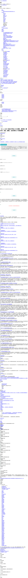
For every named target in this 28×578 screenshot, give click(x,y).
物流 (9, 377)
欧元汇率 (3, 531)
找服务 (3, 491)
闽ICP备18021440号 (4, 487)
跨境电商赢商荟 (2, 355)
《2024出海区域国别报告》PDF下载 (5, 335)
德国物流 (3, 538)
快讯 (15, 378)
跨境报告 (7, 11)
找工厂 (3, 493)
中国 (11, 377)
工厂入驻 (22, 478)
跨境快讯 (11, 11)
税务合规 (3, 505)
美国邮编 (3, 520)
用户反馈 (11, 478)
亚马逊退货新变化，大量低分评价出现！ (5, 274)
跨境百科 (4, 11)
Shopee (5, 378)
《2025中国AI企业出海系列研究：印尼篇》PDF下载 (7, 347)
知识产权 (19, 378)
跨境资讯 (1, 377)
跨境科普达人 (2, 367)
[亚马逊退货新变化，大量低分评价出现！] (14, 285)
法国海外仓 (3, 533)
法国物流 (3, 534)
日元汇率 (3, 541)
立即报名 (4, 35)
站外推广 (3, 504)
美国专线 (3, 524)
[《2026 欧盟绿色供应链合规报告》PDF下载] (14, 342)
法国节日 (3, 532)
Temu (1, 378)
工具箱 (3, 50)
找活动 (3, 31)
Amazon (4, 377)
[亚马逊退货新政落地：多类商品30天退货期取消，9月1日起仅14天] (14, 282)
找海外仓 (3, 30)
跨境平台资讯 (2, 369)
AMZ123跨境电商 (2, 375)
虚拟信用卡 (3, 497)
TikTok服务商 (3, 514)
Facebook (10, 378)
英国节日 (3, 527)
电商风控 (3, 500)
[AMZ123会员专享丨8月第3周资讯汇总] (14, 297)
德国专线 (3, 539)
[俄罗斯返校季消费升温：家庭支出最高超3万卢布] (14, 264)
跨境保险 (3, 507)
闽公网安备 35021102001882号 (6, 488)
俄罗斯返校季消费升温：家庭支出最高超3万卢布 (6, 265)
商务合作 (20, 478)
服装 (21, 378)
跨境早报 (9, 11)
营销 (13, 377)
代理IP (2, 498)
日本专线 (3, 544)
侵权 (8, 377)
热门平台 (4, 13)
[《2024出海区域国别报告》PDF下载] (14, 334)
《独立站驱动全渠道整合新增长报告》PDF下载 (6, 323)
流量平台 (3, 510)
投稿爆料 (13, 478)
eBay (8, 378)
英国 (20, 378)
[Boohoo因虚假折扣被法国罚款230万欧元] (14, 261)
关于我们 (1, 478)
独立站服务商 (3, 513)
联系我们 (18, 478)
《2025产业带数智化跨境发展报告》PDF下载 (6, 330)
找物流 (3, 490)
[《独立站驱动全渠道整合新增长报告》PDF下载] (14, 322)
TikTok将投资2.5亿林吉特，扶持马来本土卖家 (6, 253)
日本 (23, 378)
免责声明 (8, 478)
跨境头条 (3, 10)
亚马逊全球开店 (2, 360)
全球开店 (3, 12)
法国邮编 (3, 530)
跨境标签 (4, 478)
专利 (10, 377)
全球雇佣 (3, 499)
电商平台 (3, 511)
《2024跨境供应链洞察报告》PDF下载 (5, 351)
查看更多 (4, 26)
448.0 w (3, 388)
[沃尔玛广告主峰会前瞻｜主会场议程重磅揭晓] (14, 303)
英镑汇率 (3, 526)
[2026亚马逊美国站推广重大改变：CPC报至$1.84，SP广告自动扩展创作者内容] (14, 276)
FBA (4, 378)
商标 (12, 377)
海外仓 (3, 518)
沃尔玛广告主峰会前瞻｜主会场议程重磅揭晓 (6, 304)
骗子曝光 (3, 102)
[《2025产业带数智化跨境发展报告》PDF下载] (14, 329)
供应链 (17, 378)
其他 (2, 503)
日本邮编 (3, 540)
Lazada (7, 378)
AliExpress (15, 377)
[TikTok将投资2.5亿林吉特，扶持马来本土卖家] (14, 252)
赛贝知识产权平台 (2, 133)
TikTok (6, 377)
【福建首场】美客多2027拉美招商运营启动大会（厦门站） (9, 110)
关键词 (18, 377)
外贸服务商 (3, 512)
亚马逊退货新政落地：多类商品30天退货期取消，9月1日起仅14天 (8, 320)
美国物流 (3, 523)
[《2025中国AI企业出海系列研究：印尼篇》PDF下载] (14, 346)
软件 (2, 517)
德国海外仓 (3, 537)
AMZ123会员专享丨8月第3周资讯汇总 (5, 268)
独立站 (12, 378)
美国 (5, 377)
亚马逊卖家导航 (4, 486)
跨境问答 (3, 496)
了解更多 (7, 35)
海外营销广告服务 (4, 545)
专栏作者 (15, 478)
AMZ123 (25, 378)
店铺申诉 (3, 506)
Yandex (2, 378)
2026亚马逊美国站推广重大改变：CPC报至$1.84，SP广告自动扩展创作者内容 (10, 277)
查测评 (3, 27)
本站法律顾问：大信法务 (5, 489)
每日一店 (14, 11)
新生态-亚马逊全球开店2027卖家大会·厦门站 (7, 111)
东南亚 (14, 378)
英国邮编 (3, 525)
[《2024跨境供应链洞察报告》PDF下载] (14, 350)
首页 (2, 9)
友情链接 (6, 478)
